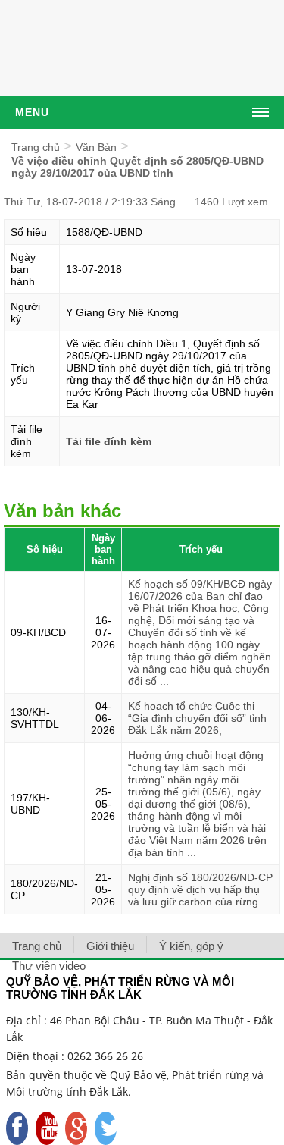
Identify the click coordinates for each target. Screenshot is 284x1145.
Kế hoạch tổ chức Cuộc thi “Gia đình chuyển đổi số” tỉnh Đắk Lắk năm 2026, (197, 718)
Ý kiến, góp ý (191, 946)
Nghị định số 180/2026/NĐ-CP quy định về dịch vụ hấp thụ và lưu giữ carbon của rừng (200, 889)
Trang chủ (35, 147)
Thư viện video (49, 965)
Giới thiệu (110, 946)
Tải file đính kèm (108, 441)
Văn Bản (96, 147)
